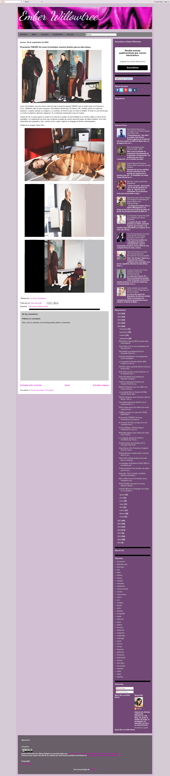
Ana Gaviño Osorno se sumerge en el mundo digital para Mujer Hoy (138, 131)
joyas (119, 622)
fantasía (120, 611)
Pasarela (120, 649)
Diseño (40, 306)
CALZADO (44, 34)
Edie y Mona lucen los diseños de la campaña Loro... (133, 479)
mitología (120, 638)
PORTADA (23, 34)
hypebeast (42, 298)
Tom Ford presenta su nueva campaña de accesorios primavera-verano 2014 (138, 236)
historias (120, 619)
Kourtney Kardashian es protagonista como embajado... (133, 357)
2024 (119, 320)
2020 (119, 524)
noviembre (123, 332)
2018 (119, 530)
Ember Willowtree (58, 15)
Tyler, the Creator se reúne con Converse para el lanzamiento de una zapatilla (138, 254)
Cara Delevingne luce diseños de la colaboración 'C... (132, 403)
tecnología (121, 666)
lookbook (120, 630)
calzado (120, 581)
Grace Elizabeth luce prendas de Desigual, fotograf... (131, 378)
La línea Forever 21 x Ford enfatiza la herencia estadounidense (137, 272)
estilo (119, 608)
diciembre (123, 329)
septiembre (124, 338)
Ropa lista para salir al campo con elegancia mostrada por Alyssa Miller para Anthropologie (138, 200)
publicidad (121, 658)
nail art (119, 644)
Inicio (67, 385)
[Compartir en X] (52, 303)
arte (118, 570)
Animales (120, 567)
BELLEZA (70, 34)
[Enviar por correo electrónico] (48, 303)
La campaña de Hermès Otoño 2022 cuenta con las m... (132, 363)
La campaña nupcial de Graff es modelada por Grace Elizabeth (138, 217)
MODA (34, 34)
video (119, 671)
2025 (119, 317)
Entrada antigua (101, 385)
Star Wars (120, 663)
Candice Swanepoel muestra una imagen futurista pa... (131, 383)
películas (120, 652)
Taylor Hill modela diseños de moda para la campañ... (133, 459)
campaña (120, 583)
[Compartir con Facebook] (55, 303)
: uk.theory (33, 298)
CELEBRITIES (58, 34)
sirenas (119, 660)
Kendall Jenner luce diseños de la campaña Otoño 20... (132, 444)
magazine (120, 633)
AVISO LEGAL (27, 764)
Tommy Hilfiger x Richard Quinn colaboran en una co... (131, 429)
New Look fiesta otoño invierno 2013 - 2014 (135, 148)
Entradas (121, 688)
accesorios (121, 561)
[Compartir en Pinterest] (57, 303)
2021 (119, 521)
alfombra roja (122, 564)
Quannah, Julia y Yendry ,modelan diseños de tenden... (132, 474)
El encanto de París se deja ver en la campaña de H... (133, 424)
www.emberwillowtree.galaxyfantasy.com (103, 755)
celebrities (121, 586)
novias (119, 646)
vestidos (120, 668)
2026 (119, 314)
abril (121, 507)
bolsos (119, 578)
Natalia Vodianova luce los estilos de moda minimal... (133, 388)
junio (121, 501)
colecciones (32, 306)
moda (46, 306)
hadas (119, 616)
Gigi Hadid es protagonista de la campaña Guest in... (131, 352)
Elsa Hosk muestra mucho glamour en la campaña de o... (133, 373)
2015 (119, 536)
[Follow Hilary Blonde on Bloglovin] (124, 79)
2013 (119, 543)
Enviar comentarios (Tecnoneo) (42, 390)
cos (118, 600)
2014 (119, 539)
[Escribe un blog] (50, 303)
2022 (119, 326)
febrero (122, 514)
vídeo (119, 674)
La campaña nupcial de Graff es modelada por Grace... (131, 439)
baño (119, 572)
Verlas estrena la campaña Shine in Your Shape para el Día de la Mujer (138, 290)
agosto (122, 495)
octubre (122, 335)
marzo (122, 510)
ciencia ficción (122, 589)
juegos (119, 625)
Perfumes (120, 655)
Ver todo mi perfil (141, 728)
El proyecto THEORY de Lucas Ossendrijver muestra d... (130, 418)
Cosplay (120, 603)
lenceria (120, 627)
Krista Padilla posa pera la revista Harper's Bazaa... (132, 485)
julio (121, 498)
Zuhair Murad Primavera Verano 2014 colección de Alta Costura (138, 165)
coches (119, 592)
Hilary (139, 709)
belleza (119, 575)
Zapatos (120, 677)
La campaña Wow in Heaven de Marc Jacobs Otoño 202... (133, 393)
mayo (121, 504)
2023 (119, 323)
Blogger (93, 769)
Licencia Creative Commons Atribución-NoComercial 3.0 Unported (93, 753)
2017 (119, 533)
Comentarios (123, 692)
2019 (119, 527)
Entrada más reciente (31, 385)
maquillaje (121, 636)
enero (121, 517)
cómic (119, 597)
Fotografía (121, 614)
